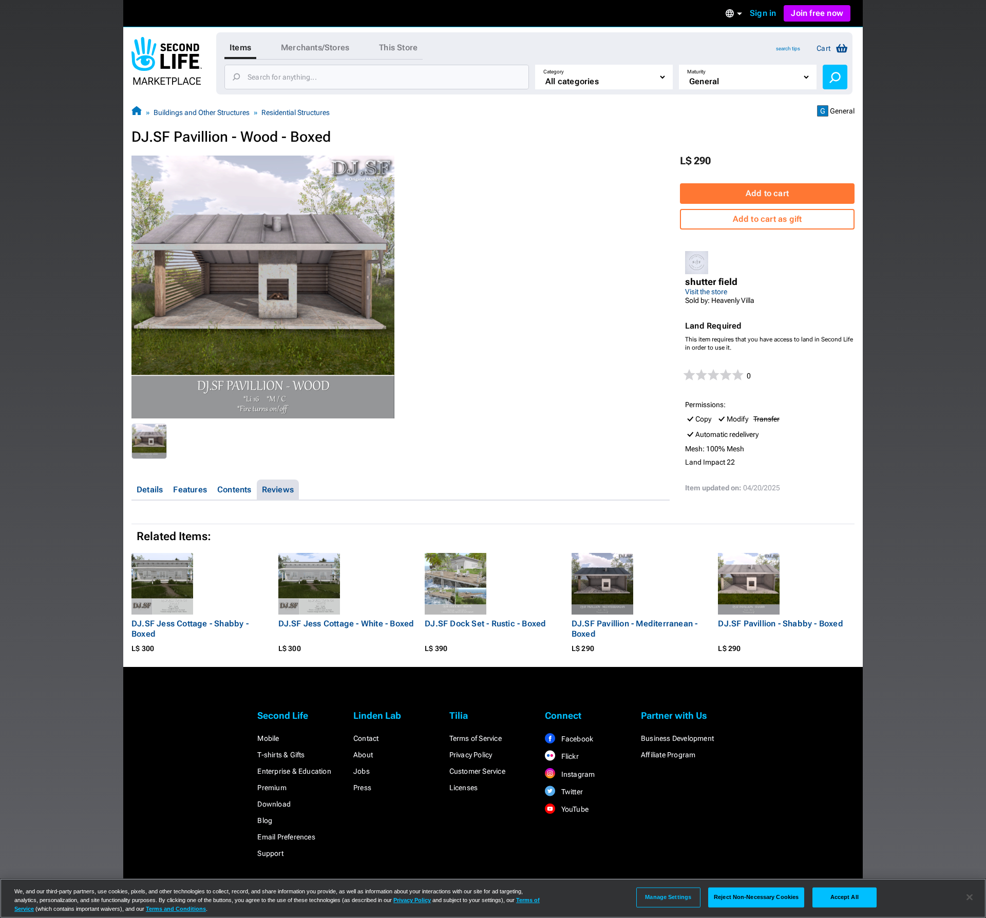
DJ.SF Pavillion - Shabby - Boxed (780, 623)
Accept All (844, 897)
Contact (365, 738)
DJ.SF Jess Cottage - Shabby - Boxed (190, 629)
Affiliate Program (668, 755)
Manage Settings (668, 897)
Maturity (696, 71)
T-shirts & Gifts (281, 755)
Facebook (576, 739)
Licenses (463, 787)
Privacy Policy (470, 755)
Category (553, 71)
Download (274, 804)
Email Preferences (286, 837)
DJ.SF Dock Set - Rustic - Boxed (485, 623)
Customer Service (477, 771)
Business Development (677, 738)
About (363, 755)
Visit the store (706, 292)
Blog (264, 820)
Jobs (361, 771)
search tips (788, 48)
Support (270, 853)
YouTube (574, 809)
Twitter (571, 792)
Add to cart (767, 193)
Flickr (568, 756)
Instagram (577, 774)
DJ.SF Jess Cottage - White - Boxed (346, 623)
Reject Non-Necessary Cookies (756, 897)
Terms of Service (475, 738)
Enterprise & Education (294, 771)
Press (362, 787)
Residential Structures (295, 112)
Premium (271, 787)
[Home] (136, 112)
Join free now (817, 13)
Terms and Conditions (176, 909)
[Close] (969, 897)
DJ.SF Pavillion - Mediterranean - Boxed (635, 629)
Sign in (763, 13)
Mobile (268, 738)
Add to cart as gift (767, 219)
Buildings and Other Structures (202, 112)
